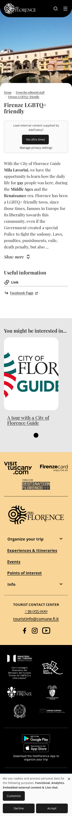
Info (11, 584)
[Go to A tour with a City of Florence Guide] (31, 373)
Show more (14, 256)
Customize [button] (14, 796)
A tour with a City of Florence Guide (28, 420)
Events (13, 561)
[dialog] (36, 795)
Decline (19, 808)
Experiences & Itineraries (32, 550)
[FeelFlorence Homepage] (20, 9)
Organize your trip (25, 539)
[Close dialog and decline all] (69, 776)
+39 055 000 (36, 611)
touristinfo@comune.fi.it (36, 619)
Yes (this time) (35, 139)
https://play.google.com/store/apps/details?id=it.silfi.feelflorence (36, 738)
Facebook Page (21, 293)
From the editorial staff (30, 92)
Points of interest (24, 573)
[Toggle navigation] (65, 8)
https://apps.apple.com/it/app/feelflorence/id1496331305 (36, 748)
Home (8, 92)
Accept (51, 808)
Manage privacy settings (36, 148)
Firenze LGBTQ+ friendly (23, 97)
